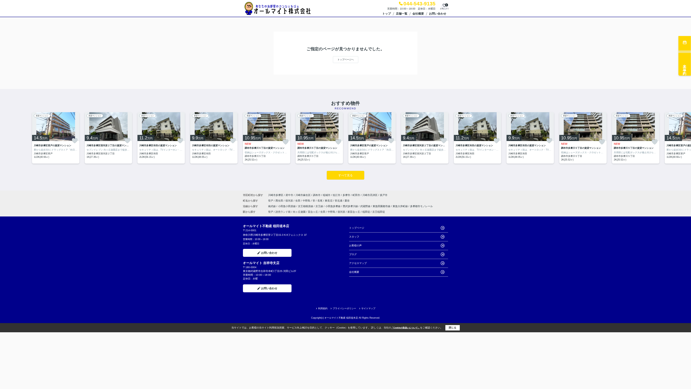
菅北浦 (339, 200)
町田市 (356, 195)
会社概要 (418, 13)
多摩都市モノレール (421, 206)
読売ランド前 (283, 211)
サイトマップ (368, 308)
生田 (298, 200)
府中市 (289, 195)
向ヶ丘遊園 (299, 211)
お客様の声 (355, 245)
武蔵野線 (365, 206)
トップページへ (345, 59)
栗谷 (347, 200)
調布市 (316, 195)
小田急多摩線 (333, 206)
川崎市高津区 (370, 195)
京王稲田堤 (378, 211)
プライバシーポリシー (344, 308)
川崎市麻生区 (303, 195)
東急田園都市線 (382, 206)
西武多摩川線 (351, 206)
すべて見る (345, 175)
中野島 (307, 200)
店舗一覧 (401, 13)
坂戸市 (383, 195)
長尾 (320, 200)
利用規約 (323, 308)
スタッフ (354, 236)
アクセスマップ (358, 263)
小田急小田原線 (287, 206)
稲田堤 (366, 211)
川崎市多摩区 (275, 195)
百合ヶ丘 (313, 211)
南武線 (272, 206)
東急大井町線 (400, 206)
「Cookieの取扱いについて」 (405, 328)
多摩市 (346, 195)
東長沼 (329, 200)
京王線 (319, 206)
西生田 (280, 200)
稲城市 (326, 195)
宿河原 (289, 200)
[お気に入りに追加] (75, 140)
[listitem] (266, 138)
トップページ (356, 227)
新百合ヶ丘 (353, 211)
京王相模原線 (306, 206)
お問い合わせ (437, 13)
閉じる (452, 327)
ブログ (353, 254)
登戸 (271, 200)
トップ (386, 13)
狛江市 (336, 195)
